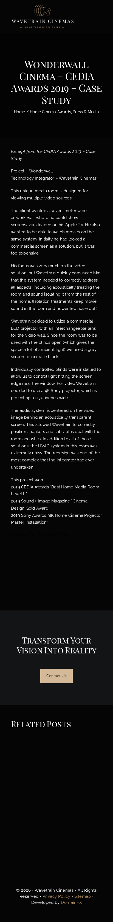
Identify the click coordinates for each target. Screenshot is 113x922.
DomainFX (71, 902)
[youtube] (74, 874)
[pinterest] (65, 874)
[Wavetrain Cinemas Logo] (56, 827)
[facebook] (38, 874)
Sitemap (82, 896)
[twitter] (47, 874)
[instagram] (56, 874)
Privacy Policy (56, 896)
